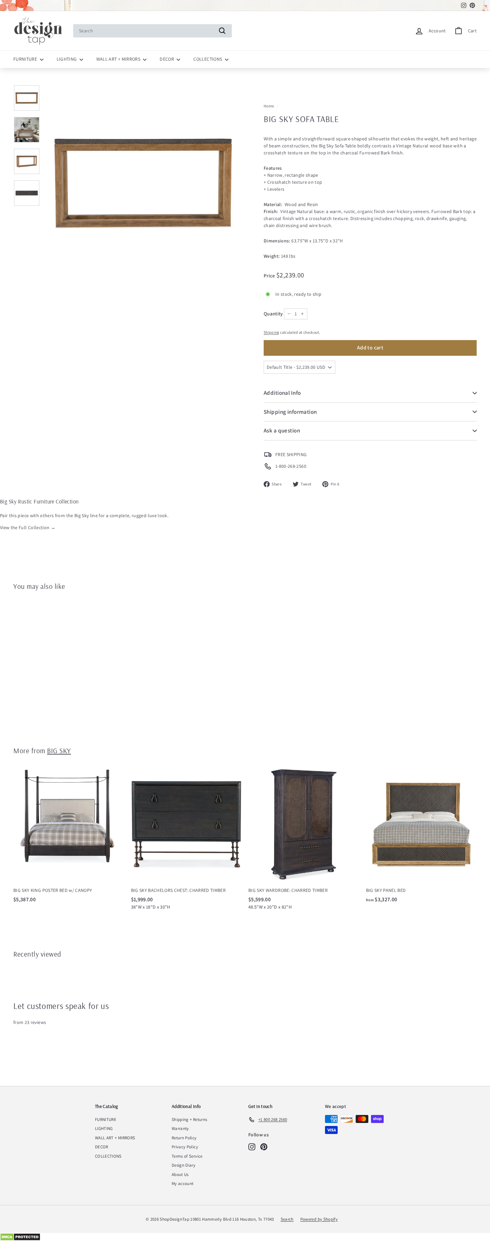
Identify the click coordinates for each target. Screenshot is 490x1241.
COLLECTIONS (208, 59)
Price (270, 275)
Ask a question (282, 430)
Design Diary (183, 1165)
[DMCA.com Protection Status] (245, 1237)
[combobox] (152, 30)
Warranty (180, 1128)
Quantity (273, 313)
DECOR (167, 59)
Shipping (271, 332)
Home (269, 105)
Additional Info (282, 392)
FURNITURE (25, 59)
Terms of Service (187, 1156)
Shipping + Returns (189, 1119)
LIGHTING (67, 59)
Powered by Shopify (319, 1219)
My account (183, 1183)
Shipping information (290, 411)
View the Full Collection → (27, 527)
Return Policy (184, 1138)
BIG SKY (59, 750)
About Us (180, 1174)
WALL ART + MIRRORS (119, 59)
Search (287, 1219)
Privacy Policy (185, 1147)
